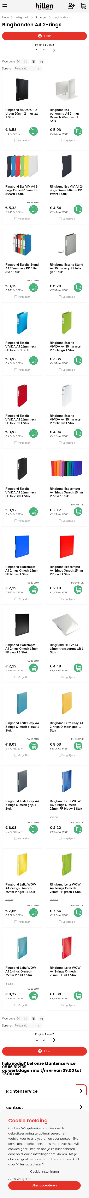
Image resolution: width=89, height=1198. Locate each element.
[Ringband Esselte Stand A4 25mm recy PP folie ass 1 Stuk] (22, 244)
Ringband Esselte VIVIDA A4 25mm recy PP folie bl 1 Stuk (20, 346)
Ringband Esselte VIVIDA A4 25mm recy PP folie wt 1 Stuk (65, 419)
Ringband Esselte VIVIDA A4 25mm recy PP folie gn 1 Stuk (65, 346)
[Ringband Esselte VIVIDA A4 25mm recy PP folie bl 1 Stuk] (22, 322)
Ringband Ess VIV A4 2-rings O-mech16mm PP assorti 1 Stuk (21, 190)
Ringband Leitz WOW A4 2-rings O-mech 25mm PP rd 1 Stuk (65, 971)
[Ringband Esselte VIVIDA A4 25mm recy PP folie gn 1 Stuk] (67, 322)
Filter (47, 36)
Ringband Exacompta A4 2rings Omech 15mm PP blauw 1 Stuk (21, 570)
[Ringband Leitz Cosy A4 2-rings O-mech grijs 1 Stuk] (22, 781)
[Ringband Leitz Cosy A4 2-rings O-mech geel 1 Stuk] (67, 702)
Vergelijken (24, 140)
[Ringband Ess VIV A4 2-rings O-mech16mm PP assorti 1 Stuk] (22, 166)
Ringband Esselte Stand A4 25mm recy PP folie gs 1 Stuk (66, 268)
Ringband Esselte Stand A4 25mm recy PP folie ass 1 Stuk (22, 268)
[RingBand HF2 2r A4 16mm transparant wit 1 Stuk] (67, 624)
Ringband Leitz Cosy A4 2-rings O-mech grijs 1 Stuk (22, 804)
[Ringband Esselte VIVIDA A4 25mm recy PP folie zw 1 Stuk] (22, 468)
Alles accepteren (44, 1185)
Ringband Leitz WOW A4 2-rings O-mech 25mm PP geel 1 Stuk (20, 888)
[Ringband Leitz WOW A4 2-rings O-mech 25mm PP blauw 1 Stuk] (67, 781)
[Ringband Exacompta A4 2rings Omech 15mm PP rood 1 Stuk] (67, 546)
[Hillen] (44, 9)
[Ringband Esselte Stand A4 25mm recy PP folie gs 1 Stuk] (67, 244)
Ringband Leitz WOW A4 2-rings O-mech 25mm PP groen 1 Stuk (65, 888)
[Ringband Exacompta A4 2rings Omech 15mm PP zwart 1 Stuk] (22, 624)
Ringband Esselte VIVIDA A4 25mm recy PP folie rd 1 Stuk (20, 419)
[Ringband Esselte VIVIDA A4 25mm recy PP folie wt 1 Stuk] (67, 395)
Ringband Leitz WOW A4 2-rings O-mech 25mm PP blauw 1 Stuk (66, 804)
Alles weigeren (19, 1179)
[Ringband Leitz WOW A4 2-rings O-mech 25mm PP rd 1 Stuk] (67, 947)
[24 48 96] (22, 61)
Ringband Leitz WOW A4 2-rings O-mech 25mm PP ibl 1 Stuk (20, 971)
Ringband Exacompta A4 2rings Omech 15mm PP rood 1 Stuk (66, 570)
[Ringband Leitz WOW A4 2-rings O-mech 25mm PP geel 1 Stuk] (22, 864)
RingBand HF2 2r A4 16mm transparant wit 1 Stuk (66, 648)
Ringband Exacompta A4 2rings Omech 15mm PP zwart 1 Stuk (21, 648)
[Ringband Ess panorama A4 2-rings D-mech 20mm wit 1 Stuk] (67, 89)
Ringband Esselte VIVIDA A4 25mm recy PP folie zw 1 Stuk (20, 492)
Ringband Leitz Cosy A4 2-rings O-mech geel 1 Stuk (66, 726)
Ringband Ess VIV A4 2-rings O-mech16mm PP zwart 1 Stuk (66, 190)
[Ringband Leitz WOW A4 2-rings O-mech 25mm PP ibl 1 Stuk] (22, 947)
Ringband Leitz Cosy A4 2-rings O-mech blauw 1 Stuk (22, 726)
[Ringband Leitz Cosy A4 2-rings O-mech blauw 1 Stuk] (22, 702)
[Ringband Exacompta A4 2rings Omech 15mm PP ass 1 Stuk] (67, 468)
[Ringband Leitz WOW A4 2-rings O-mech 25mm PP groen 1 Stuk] (67, 864)
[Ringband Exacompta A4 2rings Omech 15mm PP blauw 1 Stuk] (22, 546)
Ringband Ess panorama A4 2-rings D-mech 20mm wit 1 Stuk (64, 115)
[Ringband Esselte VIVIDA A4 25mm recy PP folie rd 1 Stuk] (22, 395)
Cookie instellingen (44, 1171)
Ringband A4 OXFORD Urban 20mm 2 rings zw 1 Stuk (21, 113)
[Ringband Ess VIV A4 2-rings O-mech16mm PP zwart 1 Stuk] (67, 166)
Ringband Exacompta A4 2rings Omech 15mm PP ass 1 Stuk (66, 492)
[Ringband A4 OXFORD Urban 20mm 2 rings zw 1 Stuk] (22, 89)
